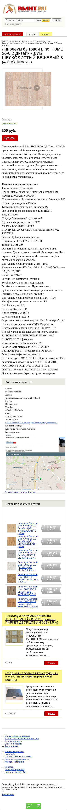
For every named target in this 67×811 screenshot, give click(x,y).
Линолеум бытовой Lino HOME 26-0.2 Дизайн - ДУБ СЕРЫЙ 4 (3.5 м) (27, 566)
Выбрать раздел (12, 34)
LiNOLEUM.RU (9, 123)
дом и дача (42, 12)
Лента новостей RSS (15, 772)
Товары (45, 34)
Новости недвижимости (17, 759)
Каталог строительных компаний (22, 738)
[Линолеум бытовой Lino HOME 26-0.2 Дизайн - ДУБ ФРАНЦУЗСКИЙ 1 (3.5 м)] (11, 532)
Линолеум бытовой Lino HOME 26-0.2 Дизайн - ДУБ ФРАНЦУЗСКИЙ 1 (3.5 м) (27, 528)
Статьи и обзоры (13, 743)
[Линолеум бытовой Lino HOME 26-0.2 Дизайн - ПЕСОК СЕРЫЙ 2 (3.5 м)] (11, 558)
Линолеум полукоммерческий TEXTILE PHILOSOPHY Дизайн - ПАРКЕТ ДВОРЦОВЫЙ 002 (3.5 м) (31, 619)
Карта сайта (8, 794)
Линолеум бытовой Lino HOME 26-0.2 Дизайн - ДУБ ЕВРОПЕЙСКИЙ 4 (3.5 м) (27, 541)
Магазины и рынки (14, 751)
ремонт (33, 12)
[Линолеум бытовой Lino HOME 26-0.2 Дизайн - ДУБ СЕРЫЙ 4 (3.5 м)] (11, 570)
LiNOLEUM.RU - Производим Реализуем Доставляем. (31, 422)
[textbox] (28, 20)
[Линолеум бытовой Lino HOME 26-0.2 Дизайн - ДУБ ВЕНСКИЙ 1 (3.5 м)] (11, 607)
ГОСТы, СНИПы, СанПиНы (18, 756)
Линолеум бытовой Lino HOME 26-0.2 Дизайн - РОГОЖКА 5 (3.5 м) (28, 578)
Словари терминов (14, 769)
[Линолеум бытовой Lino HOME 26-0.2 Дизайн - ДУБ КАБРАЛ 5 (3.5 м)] (11, 595)
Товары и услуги (13, 741)
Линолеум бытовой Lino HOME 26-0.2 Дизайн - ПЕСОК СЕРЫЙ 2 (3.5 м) (27, 554)
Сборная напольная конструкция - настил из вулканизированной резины (31, 676)
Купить (9, 138)
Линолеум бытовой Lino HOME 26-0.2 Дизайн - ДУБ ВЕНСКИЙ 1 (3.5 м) (28, 603)
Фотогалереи (11, 746)
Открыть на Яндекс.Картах (20, 492)
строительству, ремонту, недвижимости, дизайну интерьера (33, 787)
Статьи (32, 34)
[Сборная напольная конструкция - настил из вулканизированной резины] (14, 702)
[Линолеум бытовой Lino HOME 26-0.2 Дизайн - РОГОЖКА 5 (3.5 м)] (11, 582)
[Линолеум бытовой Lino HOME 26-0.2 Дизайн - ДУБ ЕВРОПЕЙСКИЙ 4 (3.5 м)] (11, 545)
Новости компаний (14, 761)
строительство (23, 12)
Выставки (10, 754)
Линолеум (7, 119)
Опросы (9, 767)
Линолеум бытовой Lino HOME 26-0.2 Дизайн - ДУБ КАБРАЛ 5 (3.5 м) (27, 590)
